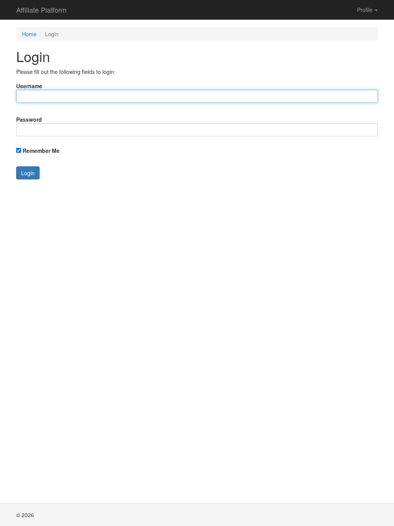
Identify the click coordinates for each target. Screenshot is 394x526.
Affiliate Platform (41, 10)
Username (29, 86)
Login (28, 173)
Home (29, 34)
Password (29, 119)
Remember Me (41, 150)
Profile (365, 9)
